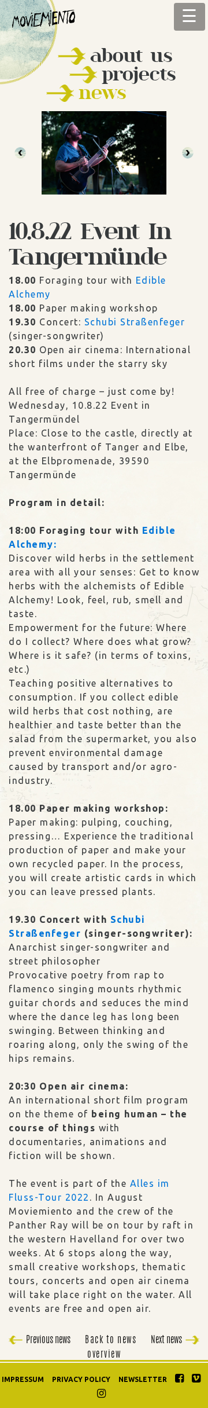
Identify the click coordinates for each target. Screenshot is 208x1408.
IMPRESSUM (23, 1379)
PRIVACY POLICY (81, 1379)
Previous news (48, 1340)
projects (139, 73)
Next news (166, 1340)
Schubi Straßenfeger (134, 322)
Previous (20, 153)
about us (131, 55)
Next (188, 153)
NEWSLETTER (142, 1379)
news (102, 92)
